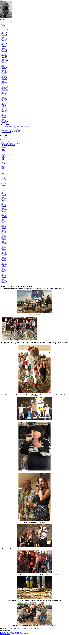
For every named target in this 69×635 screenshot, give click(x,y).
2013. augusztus (4, 274)
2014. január (4, 108)
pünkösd (40, 628)
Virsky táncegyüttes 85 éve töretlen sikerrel (8, 144)
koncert (3, 164)
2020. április (4, 49)
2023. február (4, 34)
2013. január (4, 118)
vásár (3, 186)
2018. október (4, 62)
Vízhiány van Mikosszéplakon (6, 132)
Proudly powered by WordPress (5, 634)
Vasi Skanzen (4, 183)
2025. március (4, 31)
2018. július (4, 224)
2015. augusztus (4, 92)
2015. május (4, 95)
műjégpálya (3, 172)
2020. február (4, 50)
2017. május (4, 236)
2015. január (4, 98)
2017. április (4, 75)
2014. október (4, 101)
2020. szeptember (4, 208)
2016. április (4, 247)
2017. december (4, 230)
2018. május (4, 64)
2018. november (4, 61)
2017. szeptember (4, 71)
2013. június (4, 114)
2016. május (4, 246)
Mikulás (3, 171)
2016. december (4, 79)
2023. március (4, 33)
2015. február (4, 97)
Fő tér (3, 158)
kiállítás (4, 163)
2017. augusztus (4, 72)
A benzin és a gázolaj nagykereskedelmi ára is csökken (10, 129)
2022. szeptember (4, 35)
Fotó (3, 24)
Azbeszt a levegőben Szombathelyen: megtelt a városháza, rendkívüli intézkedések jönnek (15, 126)
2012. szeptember (4, 122)
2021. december (4, 38)
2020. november (4, 45)
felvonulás (3, 155)
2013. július (4, 113)
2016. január (4, 88)
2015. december (4, 89)
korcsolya (3, 166)
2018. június (4, 225)
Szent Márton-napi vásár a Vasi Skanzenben (8, 141)
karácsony (3, 162)
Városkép (3, 26)
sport (3, 176)
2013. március (4, 117)
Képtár (3, 169)
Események (4, 25)
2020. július (4, 48)
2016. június (4, 84)
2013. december (4, 109)
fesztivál (3, 156)
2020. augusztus (4, 47)
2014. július (4, 103)
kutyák (3, 168)
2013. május (4, 115)
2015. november (4, 90)
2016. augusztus (4, 82)
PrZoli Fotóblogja (3, 19)
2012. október (4, 121)
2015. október (4, 252)
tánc (2, 182)
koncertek (3, 165)
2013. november (4, 110)
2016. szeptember (4, 81)
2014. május (4, 105)
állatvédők (3, 187)
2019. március (4, 219)
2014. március (4, 268)
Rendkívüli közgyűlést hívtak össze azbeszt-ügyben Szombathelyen (12, 131)
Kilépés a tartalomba (3, 0)
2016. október (4, 80)
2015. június (4, 94)
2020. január (4, 51)
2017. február (4, 77)
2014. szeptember (4, 263)
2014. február (4, 107)
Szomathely (3, 178)
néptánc (3, 173)
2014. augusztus (4, 102)
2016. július (4, 83)
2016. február (4, 87)
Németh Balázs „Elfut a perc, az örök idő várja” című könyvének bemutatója (13, 142)
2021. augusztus (4, 41)
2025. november (4, 192)
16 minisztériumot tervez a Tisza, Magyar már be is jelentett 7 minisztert (12, 130)
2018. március (4, 66)
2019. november (4, 214)
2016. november (4, 241)
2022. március (4, 36)
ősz (2, 188)
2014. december (4, 99)
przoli (14, 628)
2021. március (4, 44)
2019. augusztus (4, 55)
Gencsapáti (28, 628)
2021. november (4, 39)
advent (3, 149)
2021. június (4, 42)
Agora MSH (4, 152)
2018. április (4, 65)
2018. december (4, 60)
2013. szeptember (4, 112)
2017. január (4, 78)
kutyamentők (4, 167)
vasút (2, 184)
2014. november (4, 100)
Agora (3, 150)
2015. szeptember (4, 91)
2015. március (4, 258)
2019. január (4, 59)
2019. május (4, 56)
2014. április (4, 106)
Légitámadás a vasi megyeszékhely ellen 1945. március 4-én (11, 143)
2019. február (4, 58)
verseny (3, 185)
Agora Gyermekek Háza (6, 151)
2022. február (4, 37)
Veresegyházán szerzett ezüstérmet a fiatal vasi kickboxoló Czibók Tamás (13, 133)
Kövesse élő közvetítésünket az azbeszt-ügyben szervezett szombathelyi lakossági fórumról (15, 128)
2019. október (4, 53)
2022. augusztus (4, 197)
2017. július (4, 73)
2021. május (4, 43)
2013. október (4, 111)
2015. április (4, 257)
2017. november (4, 69)
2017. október (4, 70)
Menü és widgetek (3, 22)
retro (2, 174)
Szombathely (5, 180)
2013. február (4, 279)
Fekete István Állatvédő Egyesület (7, 154)
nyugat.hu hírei (5, 124)
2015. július (4, 93)
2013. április (4, 116)
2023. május (4, 32)
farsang (3, 153)
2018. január (4, 68)
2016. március (4, 86)
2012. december (4, 119)
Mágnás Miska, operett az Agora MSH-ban (8, 145)
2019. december (4, 52)
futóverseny (3, 157)
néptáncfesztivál (36, 628)
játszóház (3, 161)
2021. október (4, 40)
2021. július (4, 203)
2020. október (4, 46)
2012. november (4, 120)
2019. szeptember (4, 54)
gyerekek (3, 159)
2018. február (4, 67)
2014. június (4, 104)
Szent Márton (4, 177)
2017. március (4, 76)
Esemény (19, 628)
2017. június (4, 235)
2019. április (4, 57)
